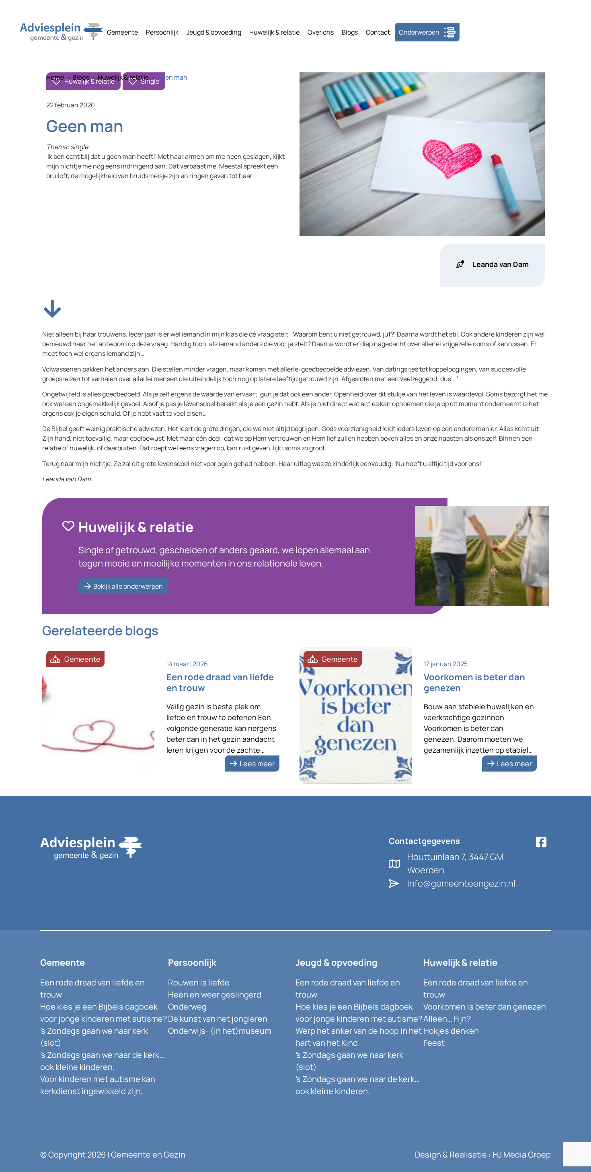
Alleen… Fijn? (447, 1018)
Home (55, 77)
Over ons (321, 32)
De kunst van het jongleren (217, 1018)
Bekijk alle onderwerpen (128, 586)
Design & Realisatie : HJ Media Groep (483, 1154)
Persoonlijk (162, 32)
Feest (434, 1042)
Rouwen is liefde (199, 982)
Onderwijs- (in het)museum (219, 1030)
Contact (378, 32)
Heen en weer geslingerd (214, 994)
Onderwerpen (419, 32)
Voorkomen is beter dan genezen (484, 1006)
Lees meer (257, 763)
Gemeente (122, 32)
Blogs (350, 32)
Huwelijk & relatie (274, 32)
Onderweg (187, 1006)
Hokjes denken (451, 1030)
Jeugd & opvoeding (214, 32)
